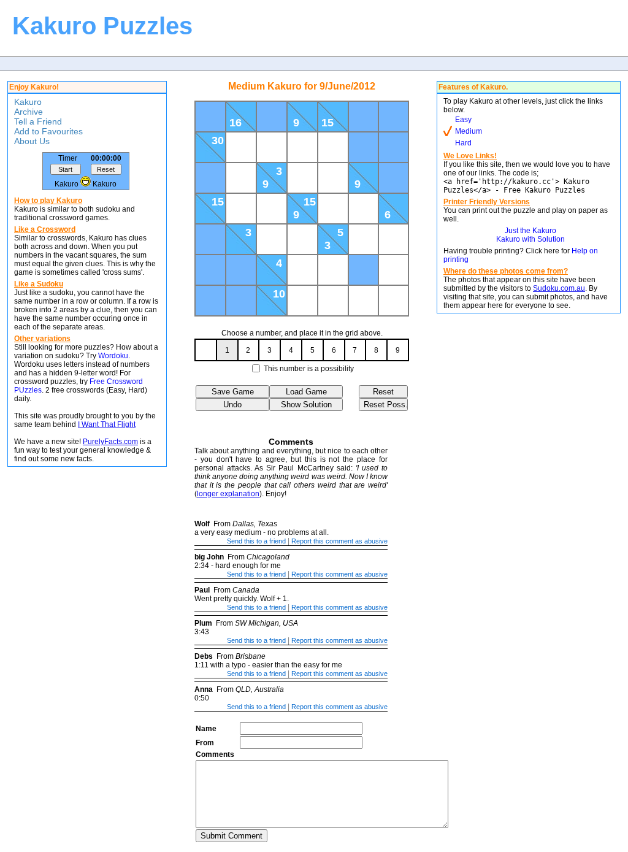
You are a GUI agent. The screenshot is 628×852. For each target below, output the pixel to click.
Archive (28, 112)
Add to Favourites (48, 131)
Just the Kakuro (530, 230)
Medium (468, 131)
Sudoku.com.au (559, 288)
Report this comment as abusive (339, 541)
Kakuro (28, 102)
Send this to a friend (256, 541)
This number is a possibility (309, 368)
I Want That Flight (107, 424)
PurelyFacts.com (110, 441)
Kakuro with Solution (530, 239)
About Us (32, 141)
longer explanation (228, 493)
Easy (463, 119)
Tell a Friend (38, 121)
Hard (463, 143)
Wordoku (113, 355)
